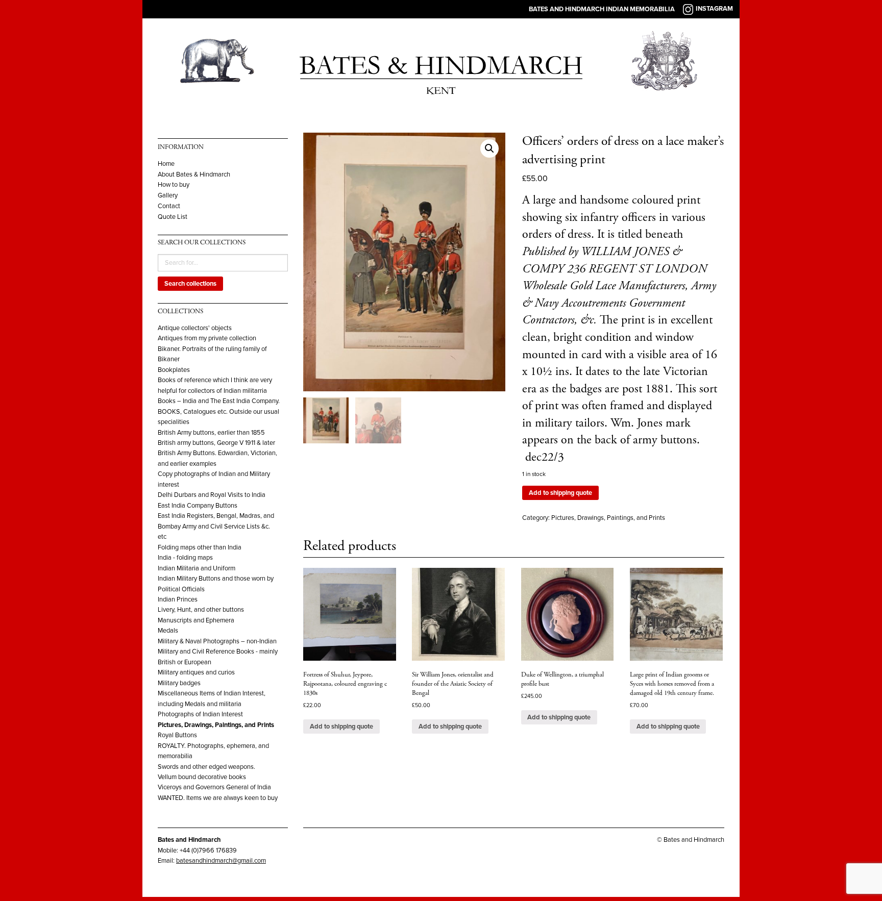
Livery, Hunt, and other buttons (201, 610)
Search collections (190, 284)
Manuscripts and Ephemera (196, 620)
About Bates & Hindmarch (194, 175)
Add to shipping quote (560, 493)
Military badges (179, 683)
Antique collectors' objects (195, 328)
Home (166, 164)
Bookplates (174, 370)
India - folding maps (185, 558)
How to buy (173, 185)
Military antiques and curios (196, 672)
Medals (168, 631)
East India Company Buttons (197, 506)
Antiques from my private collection (207, 338)
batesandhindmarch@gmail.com (221, 861)
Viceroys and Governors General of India (214, 787)
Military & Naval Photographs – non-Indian (217, 641)
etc (162, 537)
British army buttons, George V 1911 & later (216, 443)
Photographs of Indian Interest (200, 714)
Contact (169, 206)
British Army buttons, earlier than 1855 (211, 433)
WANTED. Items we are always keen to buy (218, 798)
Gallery (168, 195)
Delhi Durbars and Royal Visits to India (211, 495)
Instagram (714, 9)
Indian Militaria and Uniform (196, 568)
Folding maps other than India (199, 547)
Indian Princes (178, 599)
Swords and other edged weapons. (206, 767)
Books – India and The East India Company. (219, 401)
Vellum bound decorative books (202, 777)
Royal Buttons (177, 735)
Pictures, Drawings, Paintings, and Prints (216, 725)
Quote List (172, 217)
